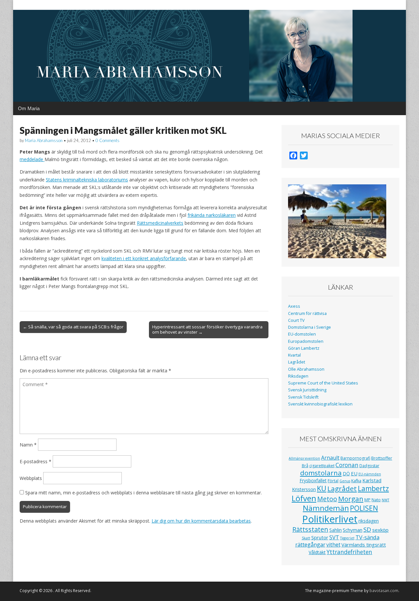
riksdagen (368, 521)
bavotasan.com (384, 590)
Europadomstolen (305, 341)
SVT (334, 537)
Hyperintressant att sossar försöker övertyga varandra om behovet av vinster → (207, 329)
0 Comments (107, 140)
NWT (385, 500)
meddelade (32, 159)
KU (321, 488)
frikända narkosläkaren (212, 215)
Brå (305, 465)
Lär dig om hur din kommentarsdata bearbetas (201, 521)
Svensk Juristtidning (307, 390)
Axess (294, 306)
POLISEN (364, 508)
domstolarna (321, 472)
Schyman (352, 530)
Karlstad (371, 480)
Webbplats (31, 478)
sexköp (380, 530)
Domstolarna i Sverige (309, 327)
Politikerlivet (329, 519)
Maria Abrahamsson (44, 140)
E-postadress (35, 461)
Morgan (350, 498)
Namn (28, 445)
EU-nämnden (369, 474)
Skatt (306, 538)
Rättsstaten (310, 529)
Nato (376, 500)
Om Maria (29, 108)
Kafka (356, 481)
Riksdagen (298, 376)
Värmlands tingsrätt (363, 544)
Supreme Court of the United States (323, 383)
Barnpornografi (355, 458)
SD (367, 529)
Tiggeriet (347, 538)
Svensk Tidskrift (303, 397)
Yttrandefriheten (349, 552)
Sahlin (335, 530)
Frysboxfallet (313, 480)
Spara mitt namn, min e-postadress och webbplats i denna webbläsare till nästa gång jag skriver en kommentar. (143, 492)
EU (354, 473)
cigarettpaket (322, 465)
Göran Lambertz (303, 348)
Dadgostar (369, 465)
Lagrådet (296, 362)
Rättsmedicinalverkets (160, 223)
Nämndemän (326, 508)
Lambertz (373, 488)
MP (367, 500)
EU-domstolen (302, 334)
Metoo (327, 498)
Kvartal (294, 355)
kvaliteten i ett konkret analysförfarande (143, 258)
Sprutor (319, 537)
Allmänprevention (304, 458)
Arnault (330, 457)
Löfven (304, 498)
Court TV (296, 320)
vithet (333, 544)
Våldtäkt (317, 552)
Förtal (333, 481)
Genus (344, 481)
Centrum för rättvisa (307, 313)
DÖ (346, 473)
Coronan (347, 465)
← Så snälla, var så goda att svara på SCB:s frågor (73, 327)
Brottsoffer (381, 458)
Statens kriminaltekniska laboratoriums (87, 179)
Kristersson (304, 489)
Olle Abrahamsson (306, 369)
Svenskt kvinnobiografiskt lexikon (320, 404)
